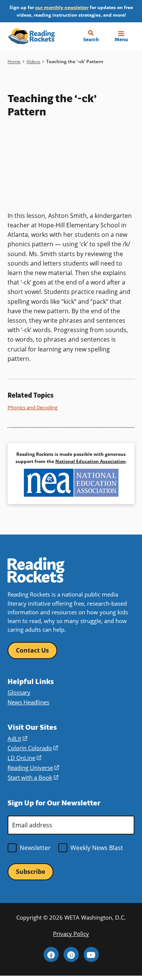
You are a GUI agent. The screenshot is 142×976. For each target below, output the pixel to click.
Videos (34, 61)
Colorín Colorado (33, 748)
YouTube (91, 954)
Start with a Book (33, 777)
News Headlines (28, 702)
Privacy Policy (71, 933)
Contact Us (32, 650)
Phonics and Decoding (33, 407)
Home (14, 61)
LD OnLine (24, 758)
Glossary (19, 692)
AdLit (17, 738)
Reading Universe (33, 767)
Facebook (51, 954)
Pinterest (71, 954)
